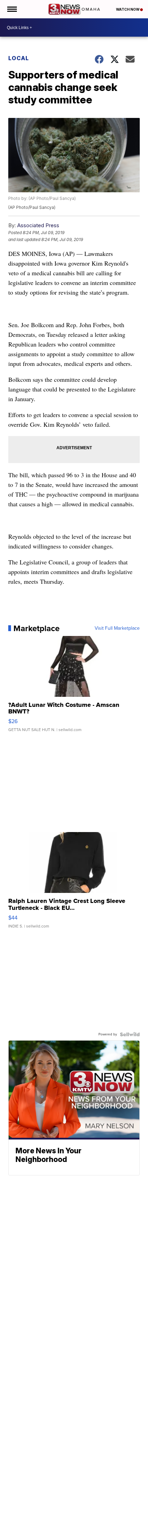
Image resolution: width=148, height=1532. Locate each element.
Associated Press (38, 225)
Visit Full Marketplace (117, 628)
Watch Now (128, 9)
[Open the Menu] (11, 9)
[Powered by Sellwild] (130, 1034)
